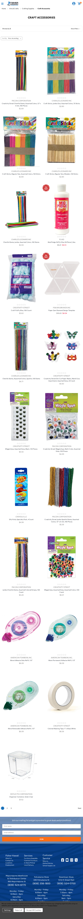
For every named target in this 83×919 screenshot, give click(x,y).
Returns (45, 861)
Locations (9, 863)
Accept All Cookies (33, 910)
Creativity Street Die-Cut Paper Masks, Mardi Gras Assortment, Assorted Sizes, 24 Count (62, 380)
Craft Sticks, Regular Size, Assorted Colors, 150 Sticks (21, 174)
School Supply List (49, 865)
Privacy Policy (52, 905)
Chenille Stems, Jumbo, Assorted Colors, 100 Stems (21, 242)
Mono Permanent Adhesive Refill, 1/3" (61, 660)
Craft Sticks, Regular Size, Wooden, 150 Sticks (61, 174)
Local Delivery (29, 865)
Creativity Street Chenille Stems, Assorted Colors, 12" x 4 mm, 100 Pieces (21, 105)
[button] (41, 28)
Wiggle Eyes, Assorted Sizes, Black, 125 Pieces (21, 449)
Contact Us (9, 860)
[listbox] (15, 38)
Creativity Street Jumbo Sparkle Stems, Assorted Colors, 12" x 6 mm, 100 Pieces (62, 520)
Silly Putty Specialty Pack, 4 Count (21, 519)
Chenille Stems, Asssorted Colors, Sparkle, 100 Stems (21, 378)
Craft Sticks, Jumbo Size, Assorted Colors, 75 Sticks (62, 103)
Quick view (21, 68)
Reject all (18, 910)
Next (79, 808)
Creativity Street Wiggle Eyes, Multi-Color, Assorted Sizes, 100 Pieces (61, 450)
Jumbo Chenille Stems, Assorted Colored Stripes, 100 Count (21, 591)
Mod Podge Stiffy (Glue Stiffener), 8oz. (62, 242)
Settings (7, 910)
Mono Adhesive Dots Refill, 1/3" (21, 660)
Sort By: (4, 38)
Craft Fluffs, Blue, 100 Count (21, 310)
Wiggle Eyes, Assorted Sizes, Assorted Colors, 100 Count (61, 591)
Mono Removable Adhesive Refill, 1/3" (21, 728)
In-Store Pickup (29, 863)
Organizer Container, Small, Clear (21, 797)
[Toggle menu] (2, 3)
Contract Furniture (30, 860)
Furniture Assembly (31, 858)
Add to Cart (21, 74)
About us (9, 858)
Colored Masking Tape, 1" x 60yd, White (62, 728)
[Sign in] (73, 3)
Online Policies (48, 863)
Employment (10, 865)
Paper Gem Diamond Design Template (61, 310)
